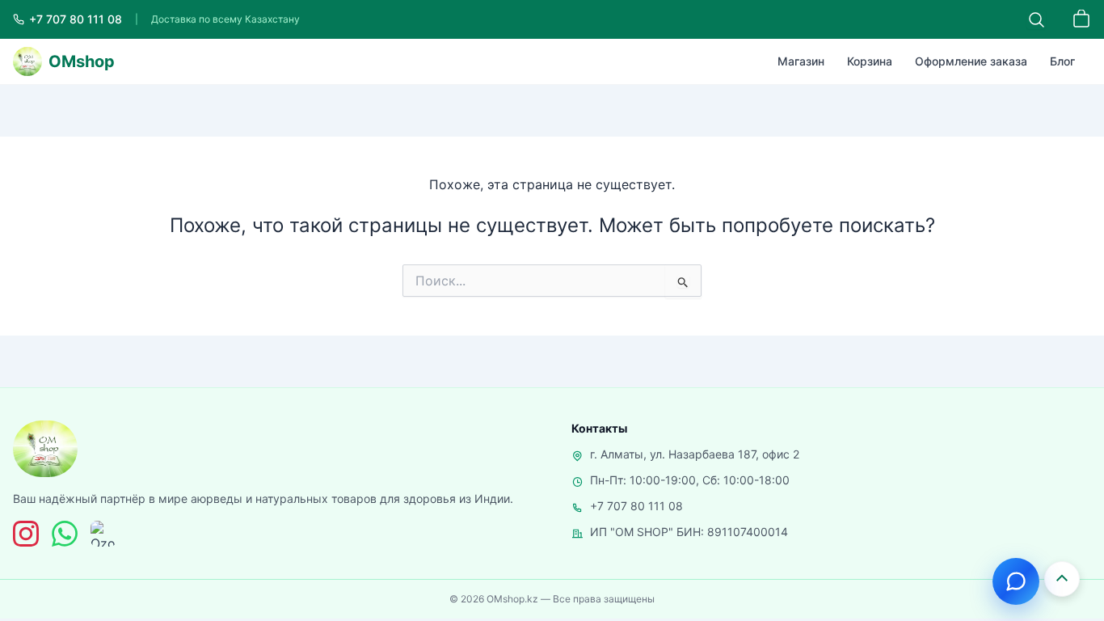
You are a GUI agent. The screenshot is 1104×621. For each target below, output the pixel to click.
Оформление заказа (971, 61)
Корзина (869, 61)
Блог (1062, 61)
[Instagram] (26, 534)
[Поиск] (1036, 19)
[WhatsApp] (65, 534)
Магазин (800, 61)
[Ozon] (103, 534)
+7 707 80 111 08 (636, 506)
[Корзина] (1081, 19)
